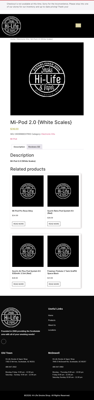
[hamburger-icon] (78, 25)
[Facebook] (3, 341)
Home (12, 39)
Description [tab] (19, 147)
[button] (91, 23)
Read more (18, 224)
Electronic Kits (23, 39)
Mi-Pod (13, 139)
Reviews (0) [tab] (34, 147)
